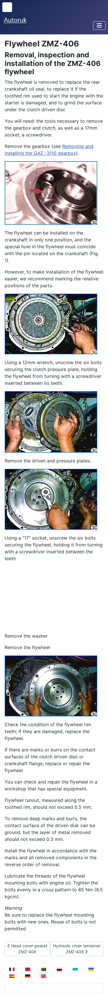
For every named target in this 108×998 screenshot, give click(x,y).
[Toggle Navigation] (99, 25)
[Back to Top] (97, 987)
